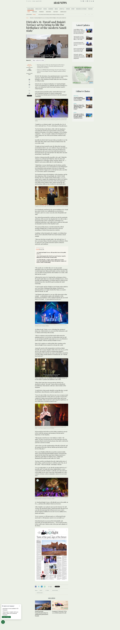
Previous (27, 46)
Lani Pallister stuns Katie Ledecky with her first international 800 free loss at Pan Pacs (79, 31)
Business (50, 8)
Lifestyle (61, 8)
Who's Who (48, 11)
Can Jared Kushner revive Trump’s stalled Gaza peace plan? (79, 99)
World (45, 8)
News (29, 11)
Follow (29, 95)
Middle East (38, 8)
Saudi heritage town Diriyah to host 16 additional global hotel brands (41, 613)
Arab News (29, 1)
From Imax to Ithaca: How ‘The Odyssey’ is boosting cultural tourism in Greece (79, 116)
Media (56, 8)
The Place (34, 11)
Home (27, 17)
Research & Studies (81, 8)
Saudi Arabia (30, 8)
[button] (47, 46)
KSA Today (55, 11)
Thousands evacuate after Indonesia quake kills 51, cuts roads (79, 38)
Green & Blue (63, 11)
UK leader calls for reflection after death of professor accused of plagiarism (79, 56)
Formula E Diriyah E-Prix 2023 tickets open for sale (59, 612)
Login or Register (6, 617)
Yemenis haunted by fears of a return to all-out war (79, 44)
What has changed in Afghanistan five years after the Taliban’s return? (79, 107)
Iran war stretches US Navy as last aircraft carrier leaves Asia (79, 50)
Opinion (68, 8)
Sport (72, 8)
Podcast (90, 8)
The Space (41, 11)
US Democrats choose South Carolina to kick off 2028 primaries (49, 14)
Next (66, 46)
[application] (47, 46)
